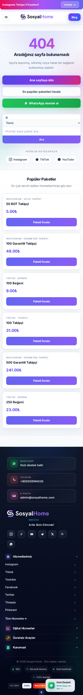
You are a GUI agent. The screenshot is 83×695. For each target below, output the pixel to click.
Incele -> (70, 4)
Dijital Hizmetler (24, 628)
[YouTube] (32, 534)
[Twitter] (52, 534)
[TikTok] (21, 534)
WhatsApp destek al (43, 103)
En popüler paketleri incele (42, 92)
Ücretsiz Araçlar (24, 638)
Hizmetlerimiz (22, 556)
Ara (41, 139)
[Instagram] (11, 534)
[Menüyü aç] (6, 17)
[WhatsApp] (11, 544)
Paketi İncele (41, 222)
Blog (74, 17)
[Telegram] (42, 534)
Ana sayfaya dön (42, 80)
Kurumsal (19, 647)
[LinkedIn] (63, 534)
